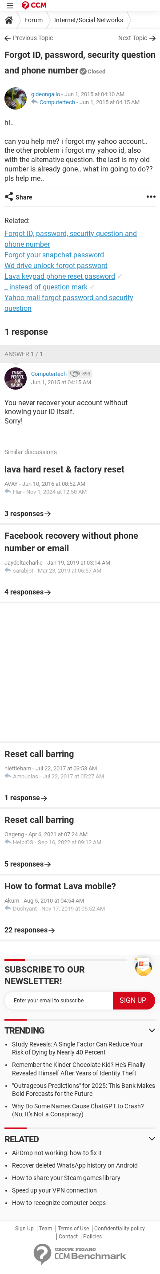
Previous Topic (33, 37)
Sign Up (24, 1228)
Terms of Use (73, 1228)
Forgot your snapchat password (54, 255)
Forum (33, 20)
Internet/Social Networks (88, 20)
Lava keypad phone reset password (59, 276)
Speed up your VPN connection (54, 1190)
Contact (68, 1236)
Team (45, 1228)
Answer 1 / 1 (23, 354)
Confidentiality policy (119, 1228)
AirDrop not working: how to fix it (57, 1152)
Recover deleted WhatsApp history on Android (75, 1165)
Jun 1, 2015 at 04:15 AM (110, 102)
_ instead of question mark (46, 287)
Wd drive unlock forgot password (56, 265)
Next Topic (132, 37)
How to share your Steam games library (66, 1177)
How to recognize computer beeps (59, 1202)
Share (24, 197)
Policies (92, 1236)
